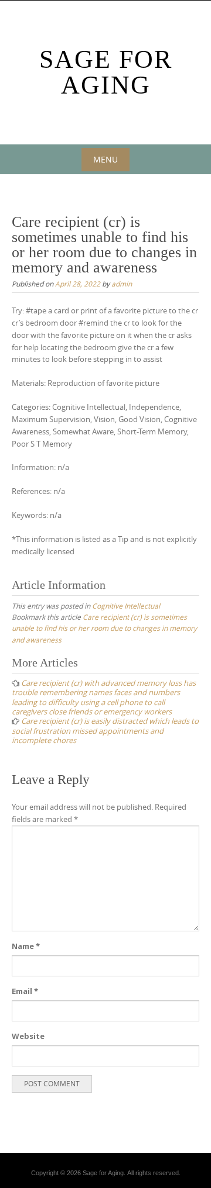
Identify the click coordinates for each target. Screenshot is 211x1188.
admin (121, 283)
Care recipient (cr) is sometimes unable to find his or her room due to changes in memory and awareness (104, 628)
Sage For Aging (105, 72)
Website (28, 1036)
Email (25, 991)
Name (26, 946)
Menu (105, 159)
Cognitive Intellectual (126, 605)
